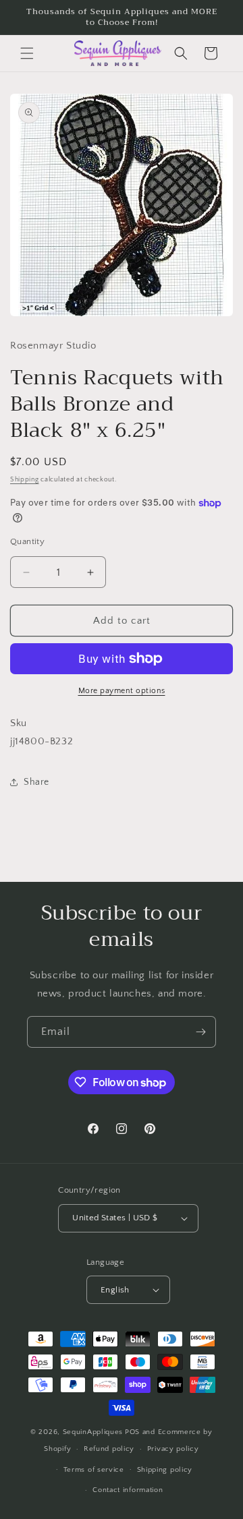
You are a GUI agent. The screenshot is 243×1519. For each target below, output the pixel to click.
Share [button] (36, 782)
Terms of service (93, 1470)
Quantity (27, 541)
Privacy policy (173, 1449)
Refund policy (109, 1449)
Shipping (24, 479)
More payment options (121, 690)
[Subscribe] (200, 1032)
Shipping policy (165, 1470)
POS (132, 1432)
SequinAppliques (93, 1432)
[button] (27, 53)
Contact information (127, 1490)
